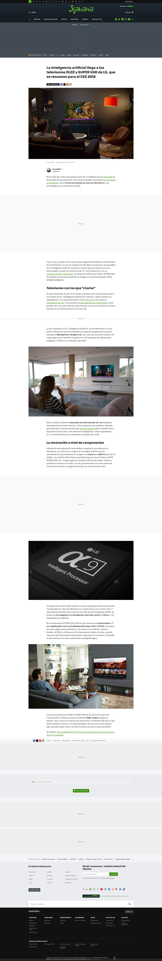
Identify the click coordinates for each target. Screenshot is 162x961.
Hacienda (76, 55)
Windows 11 (68, 883)
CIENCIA (64, 19)
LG (89, 740)
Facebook (61, 84)
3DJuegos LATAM (49, 944)
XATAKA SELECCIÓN (50, 19)
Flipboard (67, 84)
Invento (51, 55)
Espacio (67, 872)
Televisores (57, 740)
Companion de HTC (55, 302)
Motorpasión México (94, 944)
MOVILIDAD (74, 19)
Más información (95, 959)
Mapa (69, 55)
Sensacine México (65, 944)
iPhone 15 (93, 55)
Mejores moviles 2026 (48, 859)
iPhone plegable (63, 859)
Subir (128, 911)
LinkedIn (120, 888)
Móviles (31, 875)
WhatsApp (116, 19)
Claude (81, 859)
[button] (57, 169)
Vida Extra (47, 923)
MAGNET (85, 19)
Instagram (126, 19)
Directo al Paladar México (80, 944)
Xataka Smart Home (33, 929)
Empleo (49, 883)
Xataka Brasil (33, 947)
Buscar (129, 904)
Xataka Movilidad (70, 875)
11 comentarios (53, 84)
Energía (49, 875)
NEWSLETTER (97, 19)
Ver (82, 791)
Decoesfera (109, 923)
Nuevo (128, 12)
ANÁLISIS (37, 19)
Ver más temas (34, 890)
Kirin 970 (91, 299)
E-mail (70, 84)
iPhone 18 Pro (109, 859)
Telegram (122, 19)
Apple (31, 879)
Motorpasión (94, 920)
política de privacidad (108, 878)
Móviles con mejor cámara (94, 859)
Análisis (49, 872)
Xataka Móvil (33, 923)
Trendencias (109, 920)
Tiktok (119, 19)
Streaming (32, 872)
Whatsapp (85, 55)
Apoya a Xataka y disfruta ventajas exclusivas (113, 896)
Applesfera (32, 925)
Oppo (107, 55)
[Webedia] (34, 911)
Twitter (132, 19)
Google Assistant (87, 428)
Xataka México (33, 944)
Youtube (129, 19)
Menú (34, 12)
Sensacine (63, 920)
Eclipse (62, 55)
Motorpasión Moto (96, 923)
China (45, 55)
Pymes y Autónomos (124, 923)
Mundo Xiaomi (33, 932)
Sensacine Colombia (63, 947)
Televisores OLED (79, 740)
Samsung (50, 879)
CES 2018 (107, 176)
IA (57, 55)
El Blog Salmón (125, 920)
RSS (112, 888)
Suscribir (113, 874)
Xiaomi (101, 55)
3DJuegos (47, 920)
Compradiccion (110, 925)
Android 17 (73, 859)
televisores (67, 740)
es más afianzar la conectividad (92, 302)
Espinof (62, 923)
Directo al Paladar (80, 920)
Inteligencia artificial (99, 740)
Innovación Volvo (84, 24)
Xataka (81, 9)
